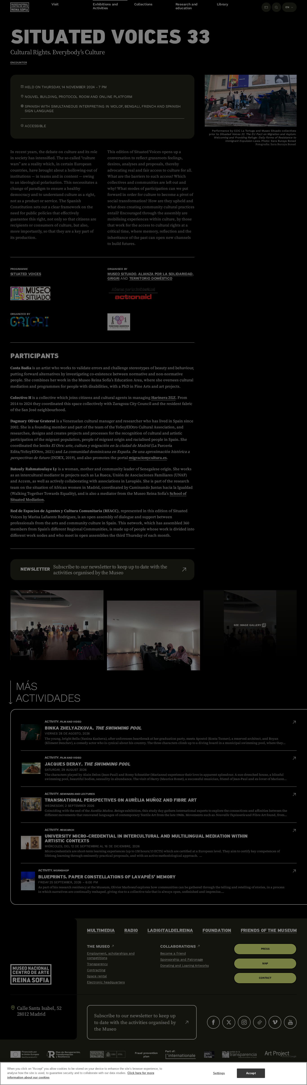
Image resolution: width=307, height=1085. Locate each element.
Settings (219, 1073)
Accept (251, 1073)
